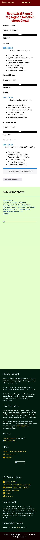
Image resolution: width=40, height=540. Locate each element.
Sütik (15, 537)
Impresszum (22, 537)
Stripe (18, 528)
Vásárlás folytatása (12, 179)
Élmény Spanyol (8, 2)
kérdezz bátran (22, 426)
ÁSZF (23, 535)
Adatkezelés (31, 535)
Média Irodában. (9, 440)
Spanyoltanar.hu (9, 438)
